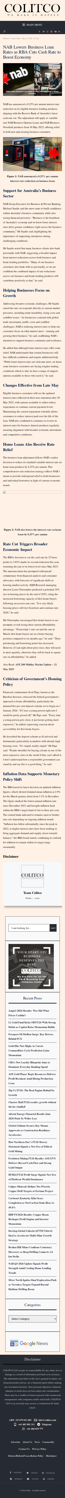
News (37, 1442)
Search (53, 928)
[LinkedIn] (59, 31)
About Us (27, 1442)
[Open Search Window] (4, 31)
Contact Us (24, 1449)
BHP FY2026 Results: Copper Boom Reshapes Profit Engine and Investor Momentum (28, 1219)
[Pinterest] (51, 31)
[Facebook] (39, 31)
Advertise (15, 1442)
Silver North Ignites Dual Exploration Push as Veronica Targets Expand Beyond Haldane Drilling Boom (32, 1284)
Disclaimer (11, 856)
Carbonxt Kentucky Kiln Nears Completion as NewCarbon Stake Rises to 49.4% (31, 1202)
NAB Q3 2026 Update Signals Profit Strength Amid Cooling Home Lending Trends (29, 1268)
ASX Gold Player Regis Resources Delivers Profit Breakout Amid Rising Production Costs (32, 1078)
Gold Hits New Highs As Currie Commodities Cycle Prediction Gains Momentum (28, 1050)
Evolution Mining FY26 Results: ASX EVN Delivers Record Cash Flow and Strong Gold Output (32, 1162)
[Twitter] (43, 31)
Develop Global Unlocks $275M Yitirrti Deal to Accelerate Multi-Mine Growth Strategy (30, 1235)
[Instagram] (47, 31)
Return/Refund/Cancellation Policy (26, 1455)
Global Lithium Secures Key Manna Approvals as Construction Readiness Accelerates (29, 1130)
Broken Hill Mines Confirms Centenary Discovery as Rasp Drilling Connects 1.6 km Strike (30, 1251)
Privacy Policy (39, 1449)
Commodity (48, 1442)
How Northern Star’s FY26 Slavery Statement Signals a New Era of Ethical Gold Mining (30, 1146)
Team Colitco (16, 38)
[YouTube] (55, 31)
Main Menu (34, 24)
